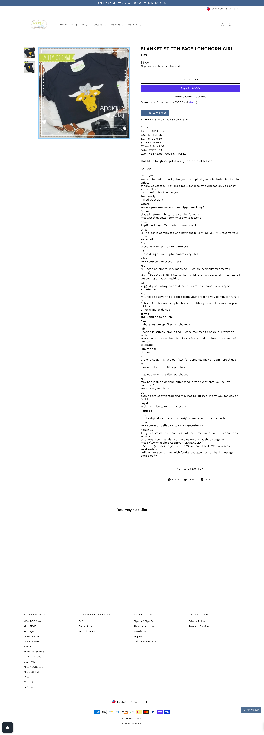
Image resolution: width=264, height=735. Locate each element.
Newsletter (140, 631)
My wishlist (252, 710)
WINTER (28, 682)
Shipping (146, 66)
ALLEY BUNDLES (33, 667)
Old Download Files (145, 641)
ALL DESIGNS (32, 672)
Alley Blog (116, 24)
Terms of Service (199, 626)
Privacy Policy (197, 621)
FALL (26, 677)
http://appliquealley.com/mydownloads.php (171, 217)
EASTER (28, 687)
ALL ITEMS (30, 626)
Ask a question (190, 469)
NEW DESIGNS (32, 621)
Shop (74, 24)
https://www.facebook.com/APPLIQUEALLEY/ (172, 442)
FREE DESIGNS (32, 656)
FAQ (84, 24)
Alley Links (134, 24)
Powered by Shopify (132, 723)
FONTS (27, 646)
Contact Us (99, 24)
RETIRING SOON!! (34, 651)
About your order (144, 626)
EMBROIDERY (31, 636)
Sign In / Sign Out (144, 621)
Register (138, 636)
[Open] (7, 727)
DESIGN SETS (32, 641)
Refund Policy (87, 631)
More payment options (190, 96)
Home (63, 24)
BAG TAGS (30, 662)
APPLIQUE (29, 631)
